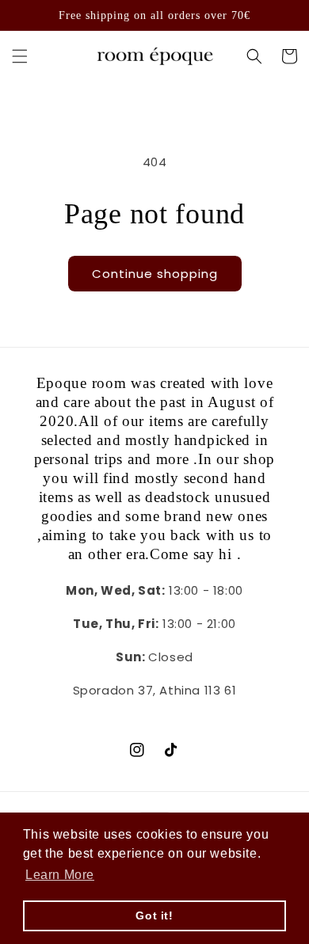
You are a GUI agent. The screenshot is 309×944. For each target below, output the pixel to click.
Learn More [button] (59, 874)
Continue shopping (155, 273)
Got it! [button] (154, 915)
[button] (19, 56)
